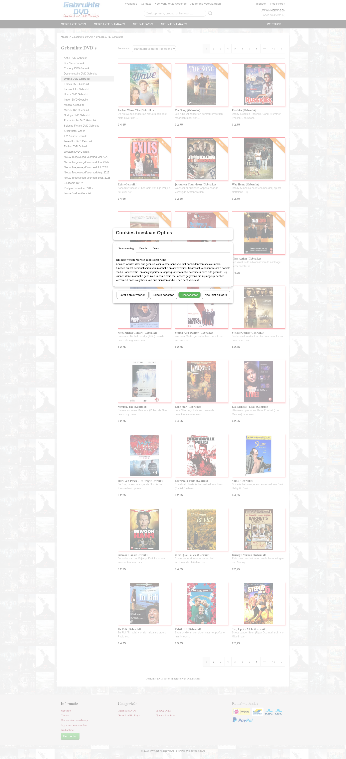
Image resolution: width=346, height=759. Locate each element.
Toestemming (126, 248)
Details (143, 248)
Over (156, 248)
